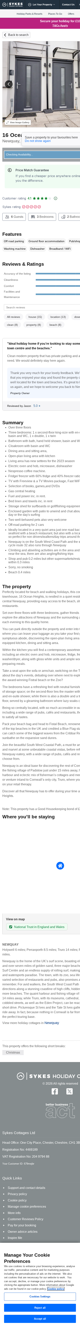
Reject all (40, 1307)
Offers (71, 14)
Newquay (51, 1023)
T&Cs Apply (60, 25)
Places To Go (55, 14)
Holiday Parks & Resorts (29, 14)
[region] (40, 1284)
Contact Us (68, 4)
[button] (9, 84)
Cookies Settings (40, 1296)
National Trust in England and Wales (39, 927)
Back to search (18, 34)
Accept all (40, 1318)
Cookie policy (56, 1288)
